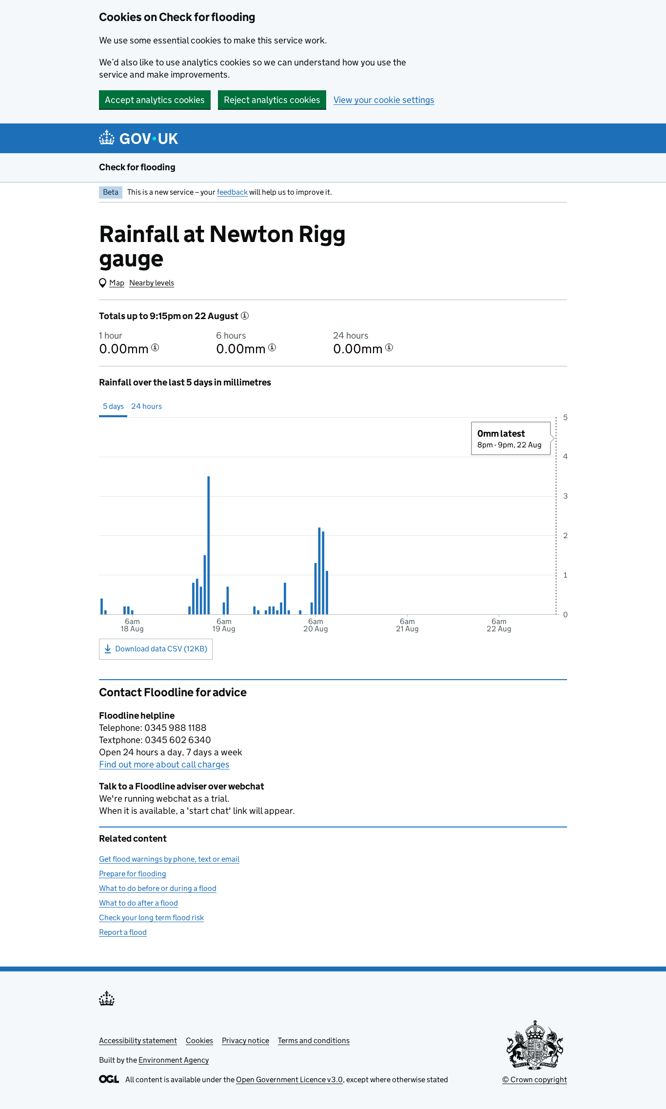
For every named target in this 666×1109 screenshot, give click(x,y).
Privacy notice (245, 1040)
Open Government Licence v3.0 (289, 1079)
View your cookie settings (383, 99)
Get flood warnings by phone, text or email (169, 859)
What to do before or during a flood (157, 888)
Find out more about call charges (164, 764)
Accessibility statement (138, 1040)
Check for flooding (137, 167)
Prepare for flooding (132, 873)
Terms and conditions (314, 1040)
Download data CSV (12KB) (161, 648)
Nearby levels (151, 282)
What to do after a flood (138, 902)
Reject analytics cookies (272, 99)
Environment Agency (173, 1060)
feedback (232, 192)
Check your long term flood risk (151, 917)
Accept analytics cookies (155, 99)
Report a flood (123, 932)
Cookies (199, 1040)
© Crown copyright (534, 1079)
